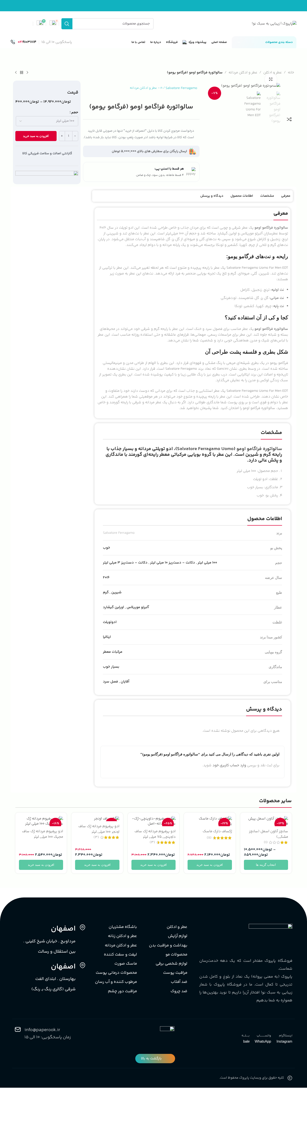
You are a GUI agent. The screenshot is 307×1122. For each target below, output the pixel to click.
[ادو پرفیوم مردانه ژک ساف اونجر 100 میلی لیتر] (97, 818)
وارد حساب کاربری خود (229, 765)
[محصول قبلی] (27, 73)
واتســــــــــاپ (264, 1035)
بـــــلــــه (246, 1035)
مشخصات (267, 196)
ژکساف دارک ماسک (217, 831)
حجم (74, 112)
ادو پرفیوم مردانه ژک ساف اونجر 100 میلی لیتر (98, 829)
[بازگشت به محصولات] (21, 73)
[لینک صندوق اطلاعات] (23, 42)
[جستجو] (66, 23)
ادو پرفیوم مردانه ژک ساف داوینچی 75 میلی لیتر (155, 834)
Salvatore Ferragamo (181, 88)
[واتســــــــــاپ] (268, 1029)
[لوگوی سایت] (274, 23)
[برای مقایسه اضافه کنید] (289, 119)
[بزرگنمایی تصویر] (271, 79)
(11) (209, 838)
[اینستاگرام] (289, 1029)
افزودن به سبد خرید (36, 136)
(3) (152, 842)
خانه (291, 72)
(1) (266, 842)
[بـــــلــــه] (246, 1029)
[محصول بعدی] (16, 73)
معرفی (285, 196)
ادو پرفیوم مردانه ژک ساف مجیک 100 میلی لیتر (42, 834)
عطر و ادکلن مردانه (243, 72)
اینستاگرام (285, 1035)
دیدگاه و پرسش (211, 196)
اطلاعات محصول (241, 196)
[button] (288, 131)
